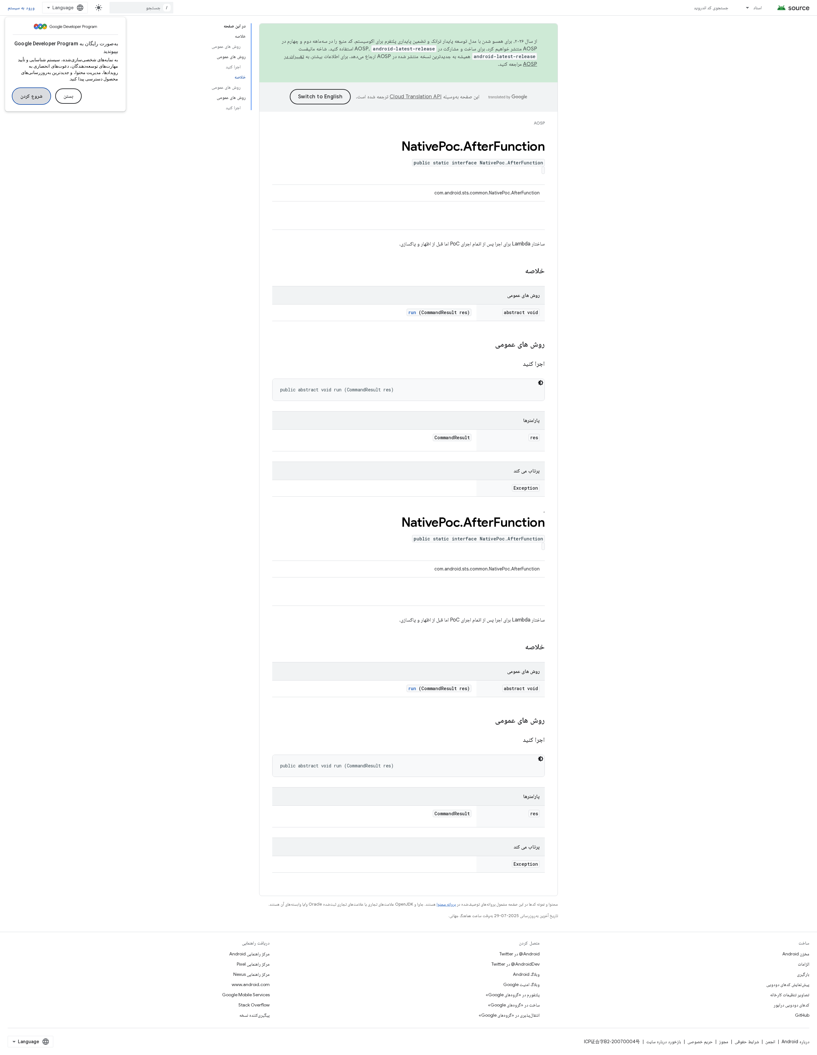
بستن (68, 96)
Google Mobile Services (246, 995)
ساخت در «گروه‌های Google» (514, 1005)
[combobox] (141, 7)
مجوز (723, 1041)
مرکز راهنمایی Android (249, 954)
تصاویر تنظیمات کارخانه (789, 995)
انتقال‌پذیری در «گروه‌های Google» (509, 1015)
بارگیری (803, 974)
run (412, 312)
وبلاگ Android (526, 974)
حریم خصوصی (700, 1041)
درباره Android (795, 1041)
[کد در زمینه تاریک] (540, 383)
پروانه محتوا (446, 904)
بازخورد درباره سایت (663, 1041)
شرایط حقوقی (747, 1041)
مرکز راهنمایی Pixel (253, 964)
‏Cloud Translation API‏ (415, 97)
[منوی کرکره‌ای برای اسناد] (744, 7)
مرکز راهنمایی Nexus (251, 974)
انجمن (770, 1041)
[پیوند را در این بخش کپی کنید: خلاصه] (516, 271)
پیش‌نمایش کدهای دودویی (787, 984)
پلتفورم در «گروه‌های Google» (513, 995)
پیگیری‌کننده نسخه (254, 1015)
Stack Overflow (254, 1005)
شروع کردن (31, 96)
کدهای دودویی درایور (791, 1005)
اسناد (757, 8)
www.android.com (251, 984)
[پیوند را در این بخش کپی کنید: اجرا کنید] (514, 364)
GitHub (802, 1015)
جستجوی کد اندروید (711, 8)
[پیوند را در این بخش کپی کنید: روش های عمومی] (486, 345)
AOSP (539, 123)
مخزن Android (795, 954)
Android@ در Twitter (519, 954)
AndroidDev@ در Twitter (515, 964)
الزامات (803, 964)
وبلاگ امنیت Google (521, 984)
